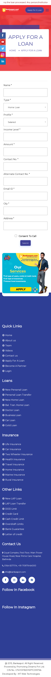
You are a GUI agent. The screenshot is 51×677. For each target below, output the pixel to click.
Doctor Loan (12, 410)
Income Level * (12, 129)
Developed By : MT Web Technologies (21, 674)
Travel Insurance (14, 464)
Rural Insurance (14, 480)
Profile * (8, 114)
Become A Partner (15, 366)
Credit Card (11, 514)
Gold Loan (11, 425)
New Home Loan (14, 400)
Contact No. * (11, 159)
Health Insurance (15, 459)
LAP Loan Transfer (15, 503)
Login (8, 371)
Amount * (9, 144)
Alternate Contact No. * (17, 174)
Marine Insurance (15, 474)
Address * (9, 218)
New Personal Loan (16, 389)
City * (6, 203)
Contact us (11, 355)
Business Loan (13, 415)
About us (10, 340)
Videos (9, 350)
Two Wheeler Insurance (19, 454)
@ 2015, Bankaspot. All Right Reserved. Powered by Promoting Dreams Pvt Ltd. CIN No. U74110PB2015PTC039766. (24, 666)
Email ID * (9, 189)
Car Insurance (13, 449)
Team (8, 345)
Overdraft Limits (14, 524)
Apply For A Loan (34, 10)
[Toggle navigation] (47, 10)
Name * (8, 85)
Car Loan (10, 420)
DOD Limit (11, 509)
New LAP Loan (13, 498)
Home (12, 50)
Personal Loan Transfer (18, 394)
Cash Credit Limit (14, 519)
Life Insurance (13, 444)
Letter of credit (13, 534)
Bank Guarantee (14, 529)
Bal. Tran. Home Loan (17, 405)
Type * (7, 100)
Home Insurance (14, 469)
